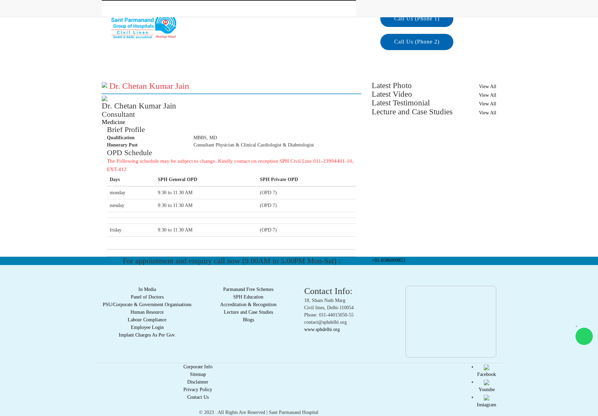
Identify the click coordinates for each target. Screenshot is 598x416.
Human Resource (147, 312)
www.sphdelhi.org (322, 329)
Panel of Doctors (147, 297)
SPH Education (248, 297)
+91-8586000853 (388, 260)
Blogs (248, 319)
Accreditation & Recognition (248, 304)
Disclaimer (197, 382)
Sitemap (198, 374)
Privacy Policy (197, 389)
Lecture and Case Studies (248, 312)
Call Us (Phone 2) (417, 42)
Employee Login (147, 327)
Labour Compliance (147, 319)
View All (487, 86)
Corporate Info (197, 366)
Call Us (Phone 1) (417, 18)
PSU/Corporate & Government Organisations (147, 304)
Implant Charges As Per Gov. (147, 335)
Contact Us (198, 397)
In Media (147, 289)
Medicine (113, 122)
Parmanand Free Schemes (248, 289)
